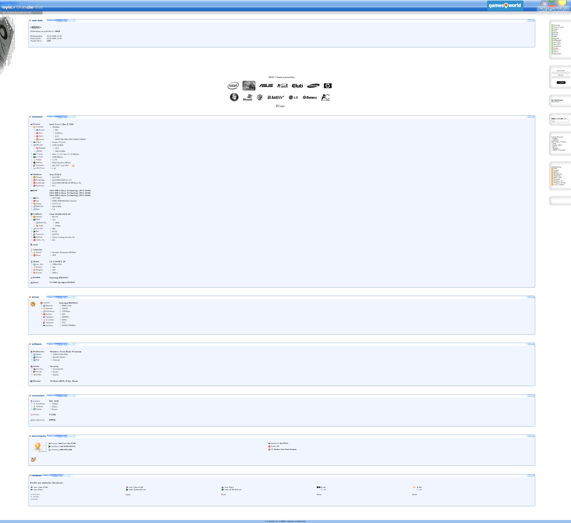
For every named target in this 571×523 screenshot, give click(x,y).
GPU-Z (556, 52)
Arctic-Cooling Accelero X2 (63, 237)
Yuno (554, 143)
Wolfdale (56, 127)
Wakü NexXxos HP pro (61, 163)
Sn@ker (555, 138)
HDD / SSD (558, 177)
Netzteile (557, 179)
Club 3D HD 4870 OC (60, 214)
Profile (555, 33)
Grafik (556, 170)
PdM (555, 36)
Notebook (557, 176)
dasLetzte (36, 494)
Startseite (556, 25)
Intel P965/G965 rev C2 (62, 180)
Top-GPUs (557, 44)
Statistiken (557, 46)
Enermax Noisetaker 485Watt (64, 252)
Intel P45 (56, 177)
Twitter (556, 35)
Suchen (555, 29)
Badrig (35, 499)
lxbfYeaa (556, 140)
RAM (555, 172)
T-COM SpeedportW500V (62, 282)
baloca (555, 147)
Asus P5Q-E (55, 174)
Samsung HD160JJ (59, 278)
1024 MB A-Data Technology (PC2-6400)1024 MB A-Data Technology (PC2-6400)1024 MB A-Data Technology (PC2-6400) (70, 192)
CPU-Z (555, 50)
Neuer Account (558, 27)
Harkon (555, 148)
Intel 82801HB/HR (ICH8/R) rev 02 (66, 183)
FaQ (555, 31)
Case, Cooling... (559, 184)
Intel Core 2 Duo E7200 (62, 124)
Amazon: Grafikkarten (296, 521)
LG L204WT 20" (58, 261)
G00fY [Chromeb (559, 150)
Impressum (557, 54)
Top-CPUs (557, 42)
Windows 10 (558, 181)
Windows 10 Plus (560, 183)
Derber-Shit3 (557, 145)
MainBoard (558, 174)
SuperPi (556, 38)
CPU (555, 168)
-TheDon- (36, 497)
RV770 (55, 217)
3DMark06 (557, 40)
